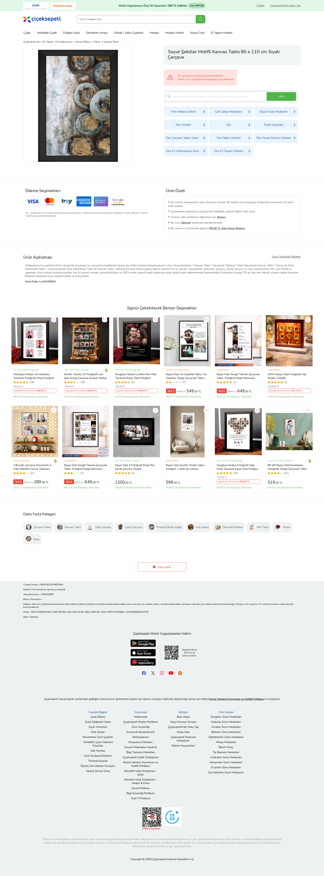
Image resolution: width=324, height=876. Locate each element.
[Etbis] (151, 818)
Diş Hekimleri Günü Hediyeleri (226, 772)
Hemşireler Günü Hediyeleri (226, 762)
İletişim (183, 712)
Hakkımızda (140, 717)
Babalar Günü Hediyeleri (226, 732)
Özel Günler (98, 732)
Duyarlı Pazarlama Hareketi (140, 747)
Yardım (260, 5)
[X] (153, 673)
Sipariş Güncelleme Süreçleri (98, 766)
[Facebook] (144, 673)
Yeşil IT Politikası (141, 798)
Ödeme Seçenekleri (183, 745)
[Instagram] (162, 673)
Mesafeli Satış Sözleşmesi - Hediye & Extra (140, 781)
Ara (200, 19)
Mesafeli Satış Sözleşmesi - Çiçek (140, 772)
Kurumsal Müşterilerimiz (141, 732)
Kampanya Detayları (141, 742)
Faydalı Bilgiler (97, 712)
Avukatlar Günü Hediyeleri (226, 757)
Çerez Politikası (141, 788)
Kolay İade (183, 732)
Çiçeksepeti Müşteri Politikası (140, 722)
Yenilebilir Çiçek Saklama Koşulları (98, 743)
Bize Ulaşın (183, 717)
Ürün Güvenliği (140, 727)
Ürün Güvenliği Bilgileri (286, 257)
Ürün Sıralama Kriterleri (98, 756)
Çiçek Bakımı (98, 717)
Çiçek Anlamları (98, 727)
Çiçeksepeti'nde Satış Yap (285, 5)
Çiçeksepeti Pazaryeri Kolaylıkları (183, 738)
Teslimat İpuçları (98, 761)
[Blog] (180, 673)
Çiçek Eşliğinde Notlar (98, 722)
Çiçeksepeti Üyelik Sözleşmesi (141, 757)
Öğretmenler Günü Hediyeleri (226, 737)
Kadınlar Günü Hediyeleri (226, 722)
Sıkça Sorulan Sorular (183, 722)
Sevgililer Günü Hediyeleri (226, 717)
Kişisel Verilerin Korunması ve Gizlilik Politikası (140, 764)
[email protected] (56, 589)
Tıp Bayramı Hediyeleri (226, 752)
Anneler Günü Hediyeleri (226, 727)
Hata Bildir (164, 567)
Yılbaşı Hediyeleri (226, 742)
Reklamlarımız (141, 737)
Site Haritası (98, 751)
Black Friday (226, 747)
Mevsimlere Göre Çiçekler (98, 737)
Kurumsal (141, 712)
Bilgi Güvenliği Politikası (141, 793)
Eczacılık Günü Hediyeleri (226, 767)
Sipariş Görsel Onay (98, 771)
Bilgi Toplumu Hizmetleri (140, 752)
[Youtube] (171, 673)
